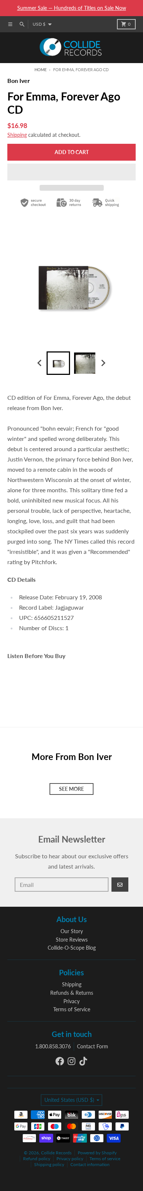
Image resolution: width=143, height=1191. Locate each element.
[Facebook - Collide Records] (59, 1061)
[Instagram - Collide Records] (71, 1061)
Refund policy (36, 1158)
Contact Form (92, 1046)
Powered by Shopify (97, 1152)
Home (40, 69)
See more (71, 789)
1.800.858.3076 (53, 1046)
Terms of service (104, 1158)
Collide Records (56, 1152)
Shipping (17, 135)
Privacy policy (69, 1158)
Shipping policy (49, 1164)
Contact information (90, 1164)
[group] (58, 363)
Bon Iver (18, 80)
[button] (71, 172)
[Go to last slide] (40, 363)
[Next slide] (103, 363)
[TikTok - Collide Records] (83, 1061)
